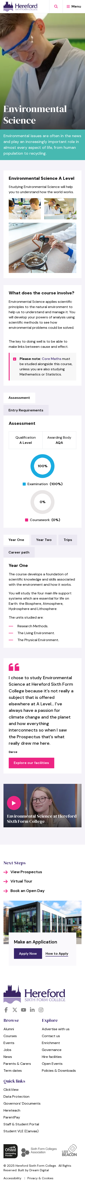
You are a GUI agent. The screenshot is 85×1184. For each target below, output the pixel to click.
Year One (16, 539)
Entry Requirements (25, 410)
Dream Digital (39, 1170)
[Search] (56, 6)
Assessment (19, 397)
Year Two (44, 539)
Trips (68, 539)
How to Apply (57, 953)
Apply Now (28, 953)
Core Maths (51, 358)
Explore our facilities (31, 762)
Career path (18, 552)
